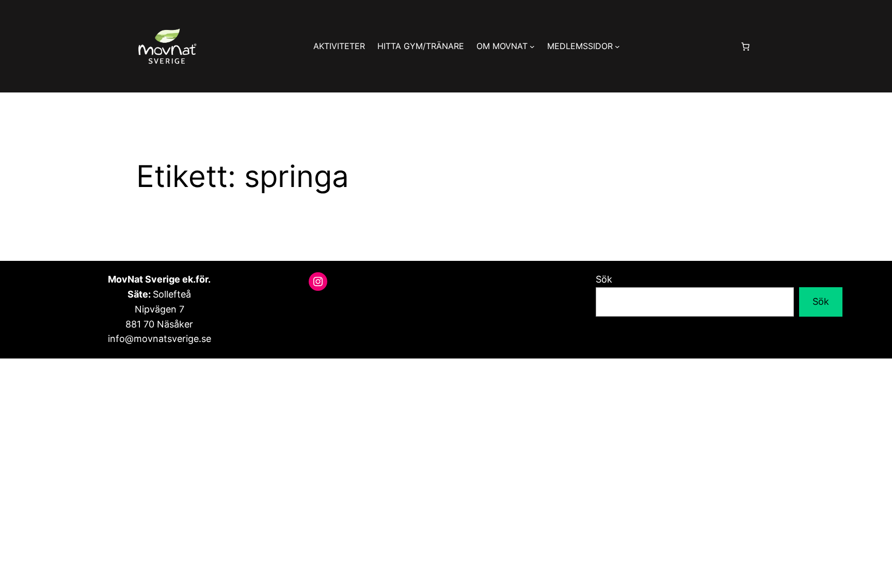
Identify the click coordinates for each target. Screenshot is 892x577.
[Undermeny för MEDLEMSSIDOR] (617, 46)
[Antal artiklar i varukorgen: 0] (745, 46)
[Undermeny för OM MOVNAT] (532, 46)
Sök (604, 279)
